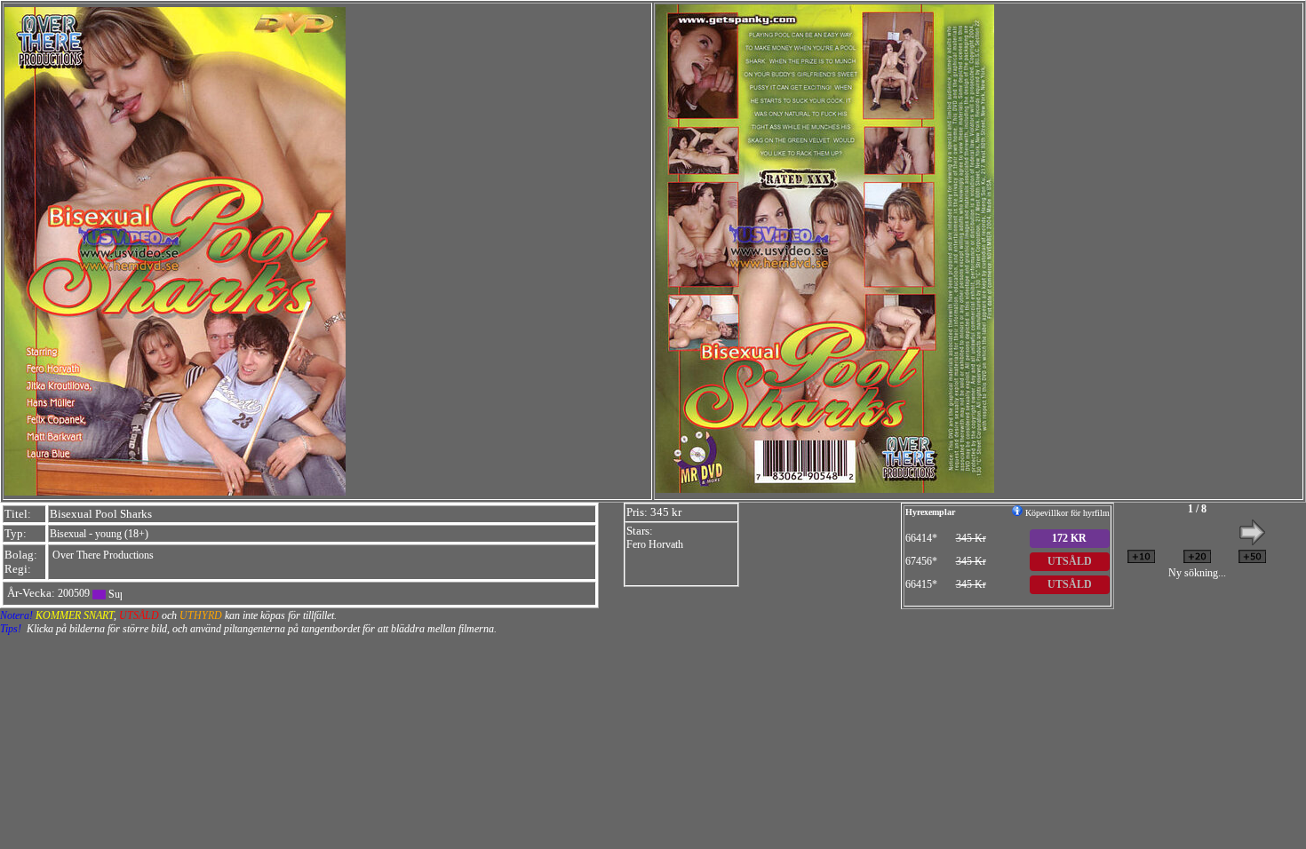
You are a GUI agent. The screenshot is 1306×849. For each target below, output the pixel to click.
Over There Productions (103, 555)
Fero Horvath (654, 544)
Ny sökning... (1197, 573)
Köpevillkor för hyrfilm (1066, 513)
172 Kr (1069, 538)
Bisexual (68, 534)
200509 (74, 593)
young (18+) (121, 534)
